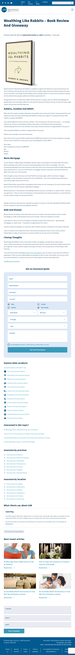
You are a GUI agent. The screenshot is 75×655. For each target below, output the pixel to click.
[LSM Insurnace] (10, 9)
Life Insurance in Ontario (14, 467)
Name (11, 279)
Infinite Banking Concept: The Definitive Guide (19, 442)
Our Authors (30, 3)
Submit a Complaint (67, 650)
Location (12, 299)
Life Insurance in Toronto (14, 496)
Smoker (43, 304)
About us (23, 3)
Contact (45, 2)
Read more (9, 524)
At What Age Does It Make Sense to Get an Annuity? (21, 430)
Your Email (13, 292)
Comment (12, 333)
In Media (38, 3)
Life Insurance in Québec (14, 470)
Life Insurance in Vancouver (15, 499)
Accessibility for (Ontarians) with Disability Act (51, 650)
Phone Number (14, 285)
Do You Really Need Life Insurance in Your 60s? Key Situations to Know (27, 438)
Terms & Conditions (35, 650)
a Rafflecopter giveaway (12, 261)
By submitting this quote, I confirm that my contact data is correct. (29, 345)
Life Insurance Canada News (14, 532)
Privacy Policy (25, 650)
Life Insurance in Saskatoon (15, 493)
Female (13, 307)
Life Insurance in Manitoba (15, 461)
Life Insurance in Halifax (14, 490)
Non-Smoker (45, 307)
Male (12, 304)
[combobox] (22, 312)
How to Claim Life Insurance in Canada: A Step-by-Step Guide (24, 434)
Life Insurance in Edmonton (15, 487)
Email (7, 624)
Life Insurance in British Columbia (17, 458)
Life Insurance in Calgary (14, 484)
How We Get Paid (16, 650)
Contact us (7, 650)
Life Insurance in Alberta (14, 455)
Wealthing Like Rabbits (34, 253)
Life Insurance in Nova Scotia (15, 464)
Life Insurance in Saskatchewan (16, 473)
